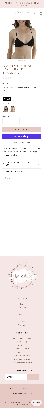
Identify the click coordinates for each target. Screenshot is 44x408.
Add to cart (22, 129)
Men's (22, 318)
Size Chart (22, 352)
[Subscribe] (33, 377)
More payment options (21, 142)
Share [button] (7, 178)
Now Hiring (22, 342)
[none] (7, 99)
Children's (22, 322)
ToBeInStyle (16, 402)
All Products (22, 308)
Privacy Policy (22, 345)
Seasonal (22, 325)
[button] (3, 13)
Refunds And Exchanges (22, 359)
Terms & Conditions (22, 349)
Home (21, 304)
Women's (22, 315)
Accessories (22, 311)
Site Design (29, 402)
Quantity (5, 116)
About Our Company (22, 338)
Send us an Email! (22, 356)
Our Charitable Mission (22, 363)
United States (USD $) (20, 393)
